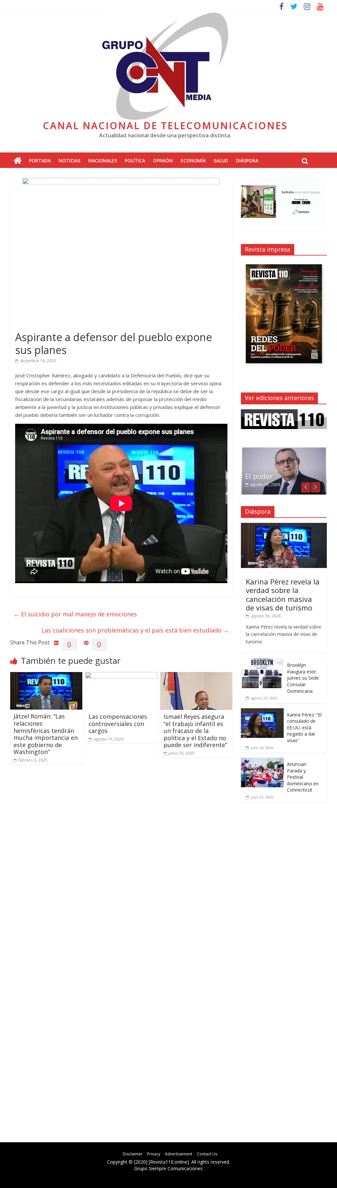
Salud (221, 160)
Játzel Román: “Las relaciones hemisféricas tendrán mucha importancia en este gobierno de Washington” (45, 734)
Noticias (69, 160)
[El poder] (284, 450)
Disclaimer (133, 1154)
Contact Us (207, 1154)
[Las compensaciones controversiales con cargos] (121, 676)
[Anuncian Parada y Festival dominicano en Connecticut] (262, 761)
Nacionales (102, 160)
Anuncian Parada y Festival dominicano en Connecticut (303, 777)
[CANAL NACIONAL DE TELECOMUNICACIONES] (17, 161)
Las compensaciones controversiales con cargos (118, 724)
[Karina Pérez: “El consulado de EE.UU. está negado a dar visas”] (262, 712)
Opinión (163, 160)
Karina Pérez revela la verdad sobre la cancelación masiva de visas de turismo (283, 594)
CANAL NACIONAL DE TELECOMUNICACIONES (165, 125)
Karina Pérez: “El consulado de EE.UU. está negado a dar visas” (304, 727)
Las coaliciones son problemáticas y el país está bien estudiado (135, 630)
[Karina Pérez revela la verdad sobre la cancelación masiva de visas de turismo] (284, 526)
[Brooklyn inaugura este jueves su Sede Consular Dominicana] (262, 662)
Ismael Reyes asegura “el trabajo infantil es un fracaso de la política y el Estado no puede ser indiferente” (195, 731)
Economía (193, 160)
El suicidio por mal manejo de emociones (75, 614)
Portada (40, 160)
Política (135, 160)
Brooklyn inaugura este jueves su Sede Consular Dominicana (303, 678)
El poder (259, 476)
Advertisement (178, 1154)
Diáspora (247, 160)
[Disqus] (121, 863)
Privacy (153, 1154)
